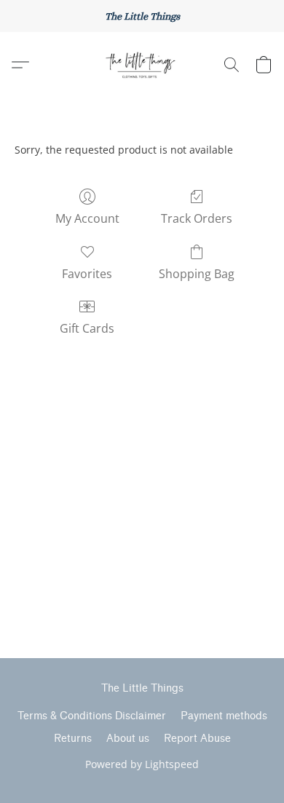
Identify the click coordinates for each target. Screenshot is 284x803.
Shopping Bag (196, 274)
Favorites (87, 274)
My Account (87, 218)
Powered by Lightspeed (142, 764)
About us (127, 738)
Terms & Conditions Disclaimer (91, 716)
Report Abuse (197, 738)
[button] (142, 65)
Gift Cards (87, 328)
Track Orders (196, 218)
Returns (73, 738)
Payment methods (224, 716)
